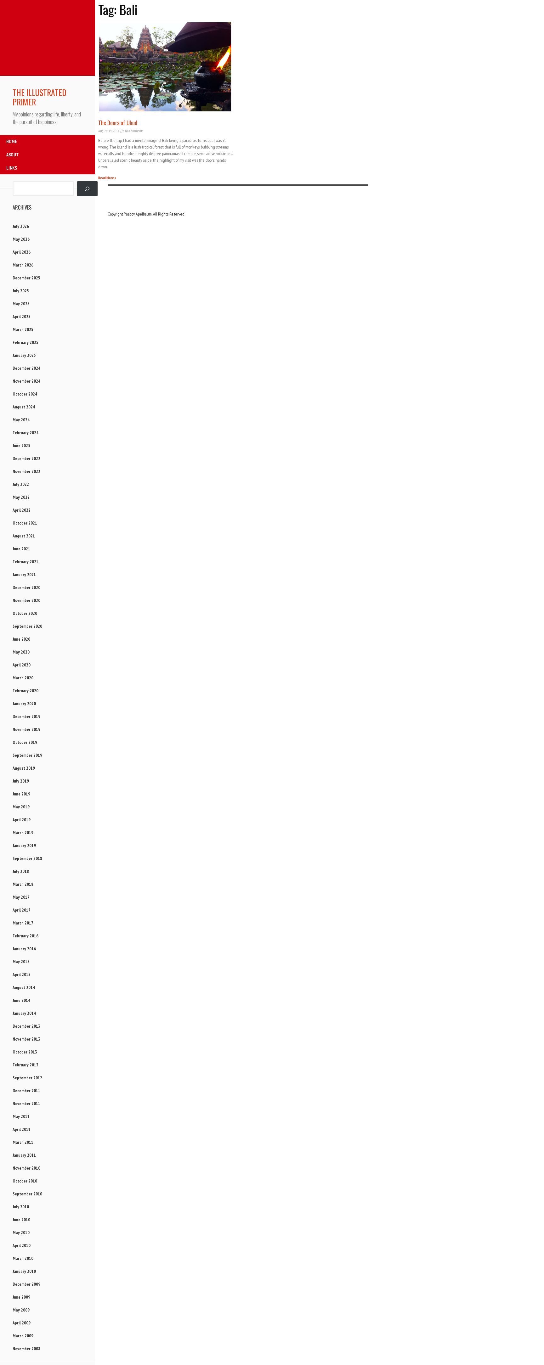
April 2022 (22, 510)
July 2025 (21, 291)
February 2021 (25, 562)
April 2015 (22, 974)
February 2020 (25, 691)
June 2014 (21, 1000)
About (12, 155)
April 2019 (22, 820)
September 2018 (27, 858)
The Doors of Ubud (117, 123)
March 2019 (23, 832)
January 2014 (24, 1013)
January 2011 (24, 1155)
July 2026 (21, 226)
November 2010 (26, 1168)
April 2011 (22, 1129)
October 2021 (25, 523)
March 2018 (23, 884)
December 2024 (26, 368)
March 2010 (23, 1258)
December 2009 (26, 1284)
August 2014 (24, 987)
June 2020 (21, 639)
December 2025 (26, 278)
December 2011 (26, 1090)
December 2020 (26, 587)
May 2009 (21, 1310)
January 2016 (24, 949)
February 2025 (25, 342)
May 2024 (21, 420)
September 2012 (27, 1078)
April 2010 (22, 1245)
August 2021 (24, 536)
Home (11, 141)
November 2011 (26, 1103)
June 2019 (21, 794)
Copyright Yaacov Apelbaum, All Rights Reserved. (146, 214)
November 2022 (26, 471)
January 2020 (24, 703)
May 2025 (21, 303)
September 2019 (27, 755)
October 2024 (25, 394)
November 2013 (26, 1039)
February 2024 (25, 432)
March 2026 (23, 265)
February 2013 (25, 1065)
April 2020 (22, 665)
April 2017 (22, 910)
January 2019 (24, 845)
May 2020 (21, 652)
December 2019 (26, 716)
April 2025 (22, 316)
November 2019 (26, 729)
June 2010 (21, 1219)
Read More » (107, 177)
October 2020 (25, 613)
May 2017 (21, 897)
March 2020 (23, 678)
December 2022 (26, 458)
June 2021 (21, 549)
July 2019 (21, 781)
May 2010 (21, 1232)
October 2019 (25, 742)
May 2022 (21, 497)
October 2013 (25, 1052)
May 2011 (21, 1116)
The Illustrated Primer (39, 97)
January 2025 (24, 355)
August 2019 (24, 768)
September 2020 (27, 626)
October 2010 (25, 1181)
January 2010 (24, 1271)
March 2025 (23, 329)
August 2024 (24, 407)
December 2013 (26, 1026)
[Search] (87, 188)
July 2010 (21, 1207)
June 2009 (21, 1297)
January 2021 (24, 574)
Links (11, 168)
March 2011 (23, 1142)
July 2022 (21, 484)
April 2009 (22, 1323)
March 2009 (23, 1336)
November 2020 (26, 600)
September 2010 (27, 1194)
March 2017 (23, 923)
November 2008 (26, 1348)
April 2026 (22, 252)
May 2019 (21, 807)
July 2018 (21, 871)
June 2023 (21, 445)
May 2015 (21, 961)
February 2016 (25, 936)
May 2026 (21, 239)
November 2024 (26, 381)
